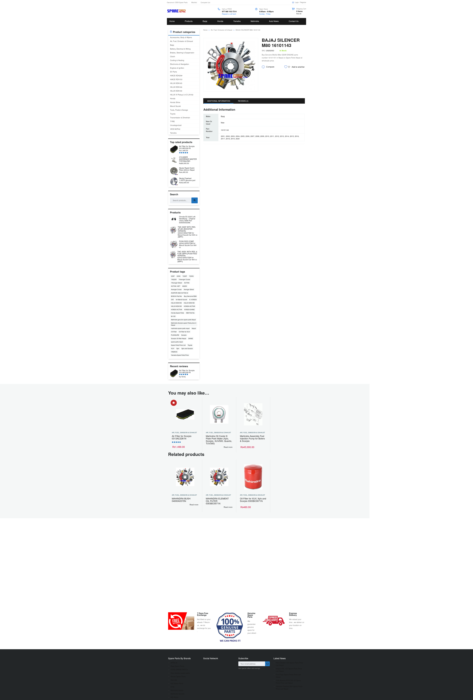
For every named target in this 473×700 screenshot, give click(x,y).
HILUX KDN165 (176, 83)
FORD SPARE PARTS (179, 669)
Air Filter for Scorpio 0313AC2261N (181, 437)
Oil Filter (174, 332)
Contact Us (293, 21)
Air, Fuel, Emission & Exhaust (221, 30)
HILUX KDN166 (176, 87)
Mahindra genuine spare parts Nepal (183, 320)
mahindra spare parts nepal (180, 328)
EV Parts (173, 71)
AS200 (184, 286)
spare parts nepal (177, 342)
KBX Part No (190, 313)
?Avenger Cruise (184, 279)
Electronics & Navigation (179, 64)
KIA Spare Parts (177, 683)
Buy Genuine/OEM (190, 296)
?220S (191, 276)
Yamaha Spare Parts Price (180, 355)
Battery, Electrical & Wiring (180, 49)
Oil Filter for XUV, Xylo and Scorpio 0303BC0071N (253, 499)
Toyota (172, 113)
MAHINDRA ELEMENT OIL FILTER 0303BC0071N (217, 501)
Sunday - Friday (265, 14)
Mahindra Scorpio (177, 693)
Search (194, 200)
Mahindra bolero (177, 690)
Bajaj (205, 21)
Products (189, 21)
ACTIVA (186, 283)
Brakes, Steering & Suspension (182, 52)
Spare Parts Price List (178, 345)
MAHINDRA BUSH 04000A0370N (181, 499)
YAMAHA (174, 352)
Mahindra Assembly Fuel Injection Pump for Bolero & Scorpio (252, 438)
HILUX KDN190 (176, 91)
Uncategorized (175, 125)
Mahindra (255, 21)
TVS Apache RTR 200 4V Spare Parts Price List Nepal (288, 681)
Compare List (205, 2)
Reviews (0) (243, 101)
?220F (185, 276)
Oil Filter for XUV (184, 332)
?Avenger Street (176, 283)
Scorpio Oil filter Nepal (178, 338)
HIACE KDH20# (176, 75)
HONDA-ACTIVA (189, 306)
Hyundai (174, 680)
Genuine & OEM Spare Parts (177, 2)
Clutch (172, 56)
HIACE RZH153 (176, 79)
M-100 (173, 316)
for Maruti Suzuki (181, 299)
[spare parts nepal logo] (177, 10)
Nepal (194, 328)
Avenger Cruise (176, 289)
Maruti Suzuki (175, 106)
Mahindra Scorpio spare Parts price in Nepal (183, 324)
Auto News (274, 21)
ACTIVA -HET (175, 286)
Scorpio (183, 335)
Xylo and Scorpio (187, 348)
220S (178, 276)
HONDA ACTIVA (176, 309)
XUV (172, 348)
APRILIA (174, 662)
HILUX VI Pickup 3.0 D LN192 (181, 94)
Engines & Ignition (177, 68)
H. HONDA (193, 299)
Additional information (218, 101)
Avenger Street (189, 289)
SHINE (190, 338)
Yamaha (237, 21)
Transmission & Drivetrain (180, 117)
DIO (172, 299)
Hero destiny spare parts (180, 673)
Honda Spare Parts (177, 313)
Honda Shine (175, 102)
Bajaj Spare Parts (177, 666)
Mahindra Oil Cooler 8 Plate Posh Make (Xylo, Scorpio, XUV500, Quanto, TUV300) (219, 439)
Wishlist (194, 2)
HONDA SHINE (189, 309)
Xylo (177, 348)
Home (172, 21)
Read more (228, 447)
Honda (220, 21)
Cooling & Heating (177, 60)
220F (173, 276)
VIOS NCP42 (175, 129)
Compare (270, 66)
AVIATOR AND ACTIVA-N (179, 293)
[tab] (218, 101)
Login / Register (300, 2)
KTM (172, 687)
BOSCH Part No (176, 296)
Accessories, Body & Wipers (181, 37)
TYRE (172, 121)
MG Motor (174, 697)
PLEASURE (175, 335)
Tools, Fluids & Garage (179, 110)
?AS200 (174, 279)
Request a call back (229, 14)
